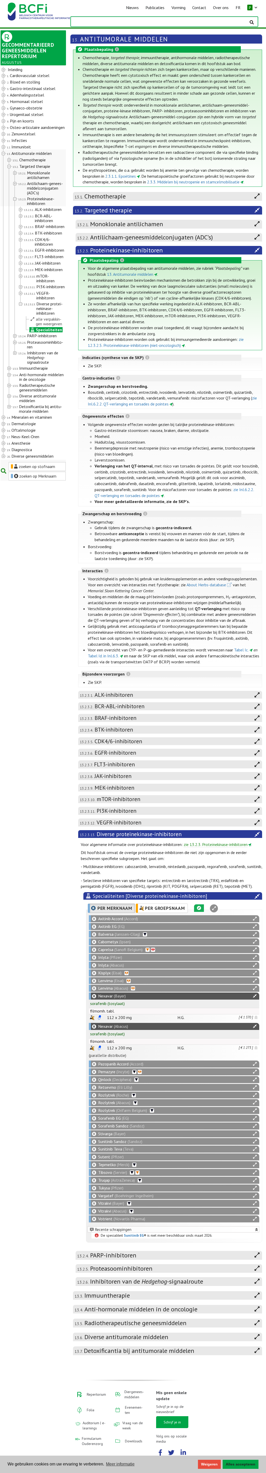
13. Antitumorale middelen (130, 274)
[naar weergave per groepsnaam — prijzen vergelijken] (92, 1017)
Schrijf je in (172, 1422)
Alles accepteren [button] (240, 1464)
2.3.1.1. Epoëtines (120, 176)
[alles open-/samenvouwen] (255, 919)
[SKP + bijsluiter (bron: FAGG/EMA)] (99, 1017)
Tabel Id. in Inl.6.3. (103, 655)
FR (238, 7)
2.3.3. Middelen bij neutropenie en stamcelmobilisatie (193, 181)
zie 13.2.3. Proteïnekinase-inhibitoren (216, 844)
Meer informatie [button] (120, 1464)
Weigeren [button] (209, 1464)
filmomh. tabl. (102, 1011)
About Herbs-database (206, 584)
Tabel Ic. (241, 649)
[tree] (31, 263)
